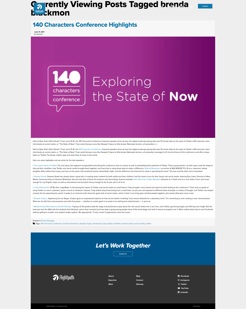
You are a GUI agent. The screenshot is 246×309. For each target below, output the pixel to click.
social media (139, 223)
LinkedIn (184, 292)
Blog (190, 6)
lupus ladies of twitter (111, 223)
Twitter (183, 284)
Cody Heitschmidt (41, 187)
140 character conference (51, 223)
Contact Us (123, 254)
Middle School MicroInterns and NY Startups (52, 206)
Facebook (97, 223)
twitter (148, 223)
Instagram (184, 280)
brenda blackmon (70, 223)
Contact (205, 6)
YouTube (184, 288)
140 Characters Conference (90, 149)
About (161, 6)
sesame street (127, 223)
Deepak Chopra (40, 198)
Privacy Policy (196, 306)
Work (181, 6)
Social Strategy (47, 221)
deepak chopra (85, 223)
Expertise (171, 6)
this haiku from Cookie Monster (147, 179)
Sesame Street (40, 176)
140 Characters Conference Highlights (85, 24)
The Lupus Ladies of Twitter (45, 165)
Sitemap (139, 284)
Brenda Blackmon (152, 168)
